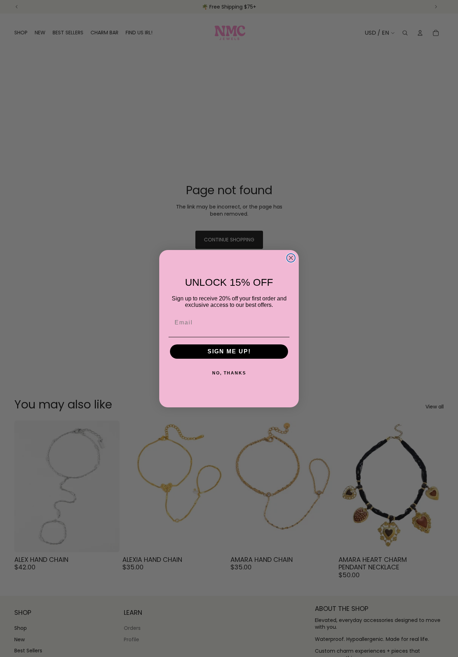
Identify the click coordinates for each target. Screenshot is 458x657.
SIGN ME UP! (229, 351)
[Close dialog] (291, 258)
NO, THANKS (229, 373)
